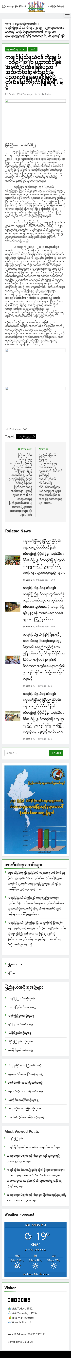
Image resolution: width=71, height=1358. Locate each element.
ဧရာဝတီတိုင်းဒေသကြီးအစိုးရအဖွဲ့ (25, 1091)
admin (12, 94)
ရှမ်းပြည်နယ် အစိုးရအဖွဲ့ (20, 1050)
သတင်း (32, 49)
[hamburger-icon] (67, 15)
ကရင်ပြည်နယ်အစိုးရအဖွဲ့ (21, 1015)
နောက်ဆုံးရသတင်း (16, 49)
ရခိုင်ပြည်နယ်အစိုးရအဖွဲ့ (20, 1041)
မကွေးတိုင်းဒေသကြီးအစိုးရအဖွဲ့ (24, 1108)
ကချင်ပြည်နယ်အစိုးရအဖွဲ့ (21, 998)
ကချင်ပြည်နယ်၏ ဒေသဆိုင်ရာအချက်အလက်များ (33, 1147)
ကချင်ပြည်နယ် (26, 436)
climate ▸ (35, 1274)
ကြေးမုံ (11, 973)
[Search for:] (26, 753)
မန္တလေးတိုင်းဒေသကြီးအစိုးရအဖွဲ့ (25, 1074)
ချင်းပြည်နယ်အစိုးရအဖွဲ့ (20, 1024)
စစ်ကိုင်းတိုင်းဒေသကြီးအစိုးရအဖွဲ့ (25, 1082)
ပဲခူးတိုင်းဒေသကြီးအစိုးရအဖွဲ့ (23, 1099)
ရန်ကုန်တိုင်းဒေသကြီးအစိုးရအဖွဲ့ (24, 1065)
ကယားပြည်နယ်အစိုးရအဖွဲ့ (22, 1007)
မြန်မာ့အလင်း (15, 964)
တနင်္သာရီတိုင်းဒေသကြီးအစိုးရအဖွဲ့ (26, 1117)
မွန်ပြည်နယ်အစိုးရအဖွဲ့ (19, 1032)
